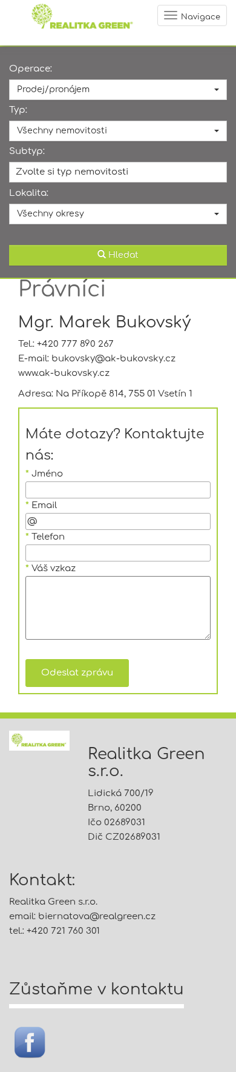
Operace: (30, 69)
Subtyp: (27, 151)
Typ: (18, 110)
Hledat (122, 255)
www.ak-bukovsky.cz (64, 373)
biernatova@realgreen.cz (97, 916)
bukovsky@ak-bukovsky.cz (113, 358)
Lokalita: (28, 193)
